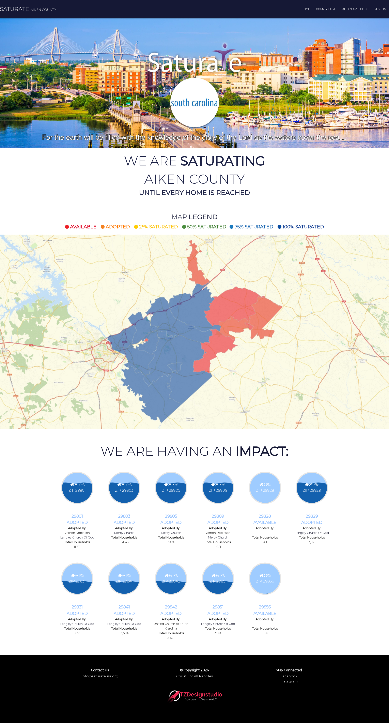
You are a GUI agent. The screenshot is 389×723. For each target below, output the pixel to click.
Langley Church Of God (77, 537)
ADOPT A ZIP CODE (355, 9)
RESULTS (380, 9)
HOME (305, 9)
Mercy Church (124, 533)
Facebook (289, 676)
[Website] (194, 697)
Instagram (289, 681)
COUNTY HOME (326, 9)
